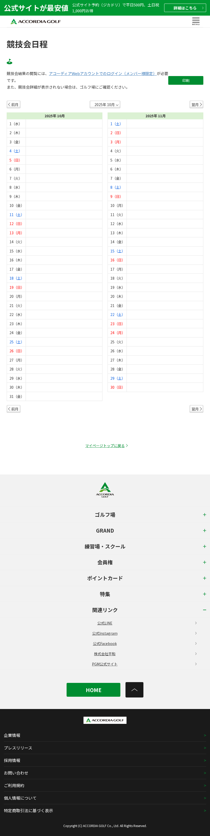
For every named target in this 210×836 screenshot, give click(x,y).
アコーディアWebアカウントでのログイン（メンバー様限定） (103, 73)
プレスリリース (18, 748)
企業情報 (12, 735)
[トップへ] (134, 689)
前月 (14, 104)
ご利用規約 (14, 785)
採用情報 (12, 760)
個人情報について (20, 798)
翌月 (195, 104)
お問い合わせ (16, 773)
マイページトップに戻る (105, 445)
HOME (93, 690)
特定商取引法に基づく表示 (28, 810)
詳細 (185, 7)
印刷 (186, 80)
